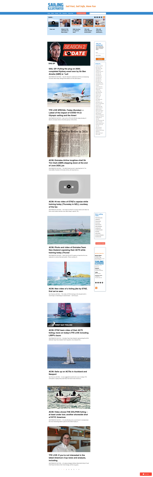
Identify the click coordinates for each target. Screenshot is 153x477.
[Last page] (79, 469)
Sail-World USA (98, 236)
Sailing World (97, 233)
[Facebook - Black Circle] (95, 17)
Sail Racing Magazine (99, 234)
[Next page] (76, 469)
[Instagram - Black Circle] (97, 17)
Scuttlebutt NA (98, 228)
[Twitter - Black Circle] (99, 17)
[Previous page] (61, 469)
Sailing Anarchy (98, 224)
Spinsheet (97, 231)
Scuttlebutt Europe (98, 229)
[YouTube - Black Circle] (101, 17)
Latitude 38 (97, 219)
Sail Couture (97, 222)
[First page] (59, 469)
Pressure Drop (98, 221)
